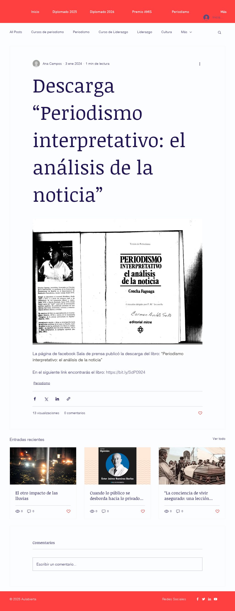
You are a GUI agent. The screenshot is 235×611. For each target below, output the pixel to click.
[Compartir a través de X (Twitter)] (46, 399)
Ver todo (219, 439)
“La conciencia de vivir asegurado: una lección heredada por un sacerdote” (190, 495)
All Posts (16, 32)
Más (184, 32)
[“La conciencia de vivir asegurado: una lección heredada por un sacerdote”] (192, 466)
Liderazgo (144, 32)
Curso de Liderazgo (113, 32)
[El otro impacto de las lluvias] (43, 466)
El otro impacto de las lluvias (36, 495)
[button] (219, 32)
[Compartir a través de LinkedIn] (57, 399)
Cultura (166, 32)
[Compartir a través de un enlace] (68, 399)
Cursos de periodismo (47, 32)
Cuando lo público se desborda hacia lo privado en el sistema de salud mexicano (115, 495)
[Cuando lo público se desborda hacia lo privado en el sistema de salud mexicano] (117, 466)
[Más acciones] (199, 63)
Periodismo (81, 32)
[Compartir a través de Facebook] (35, 399)
